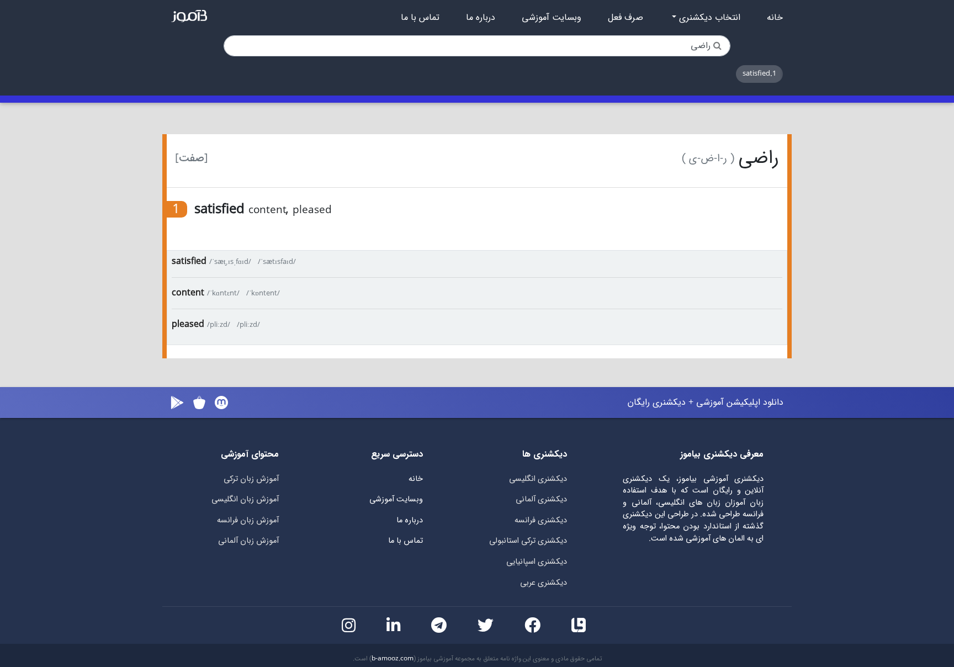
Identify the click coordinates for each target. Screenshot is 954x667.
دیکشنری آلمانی (541, 499)
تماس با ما (420, 17)
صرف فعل (625, 17)
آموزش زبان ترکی (251, 479)
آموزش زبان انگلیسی (245, 499)
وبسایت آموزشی (551, 17)
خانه (775, 17)
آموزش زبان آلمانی (248, 540)
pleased (188, 324)
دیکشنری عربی (543, 582)
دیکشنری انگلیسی (538, 479)
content (188, 293)
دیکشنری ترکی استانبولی (528, 540)
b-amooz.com (393, 659)
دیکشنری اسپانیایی (536, 561)
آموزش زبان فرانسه (248, 520)
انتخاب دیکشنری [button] (708, 17)
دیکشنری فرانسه (541, 520)
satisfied (189, 261)
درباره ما (480, 17)
